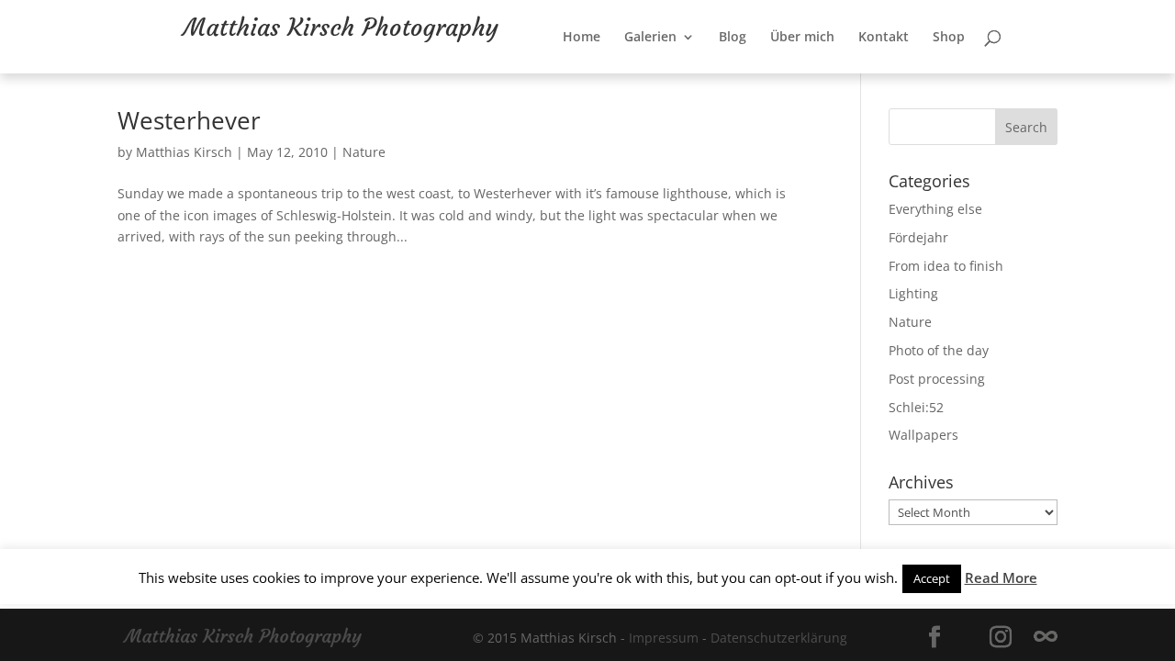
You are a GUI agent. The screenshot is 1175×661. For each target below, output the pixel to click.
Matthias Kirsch (184, 152)
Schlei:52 (916, 407)
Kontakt (907, 80)
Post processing (937, 378)
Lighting (913, 293)
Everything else (935, 209)
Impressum (664, 637)
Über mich (826, 80)
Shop (973, 80)
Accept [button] (931, 578)
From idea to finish (946, 265)
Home (605, 80)
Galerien (674, 80)
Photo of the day (939, 350)
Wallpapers (923, 434)
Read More (1001, 577)
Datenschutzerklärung (779, 637)
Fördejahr (918, 237)
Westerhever (189, 120)
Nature (364, 152)
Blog (756, 80)
